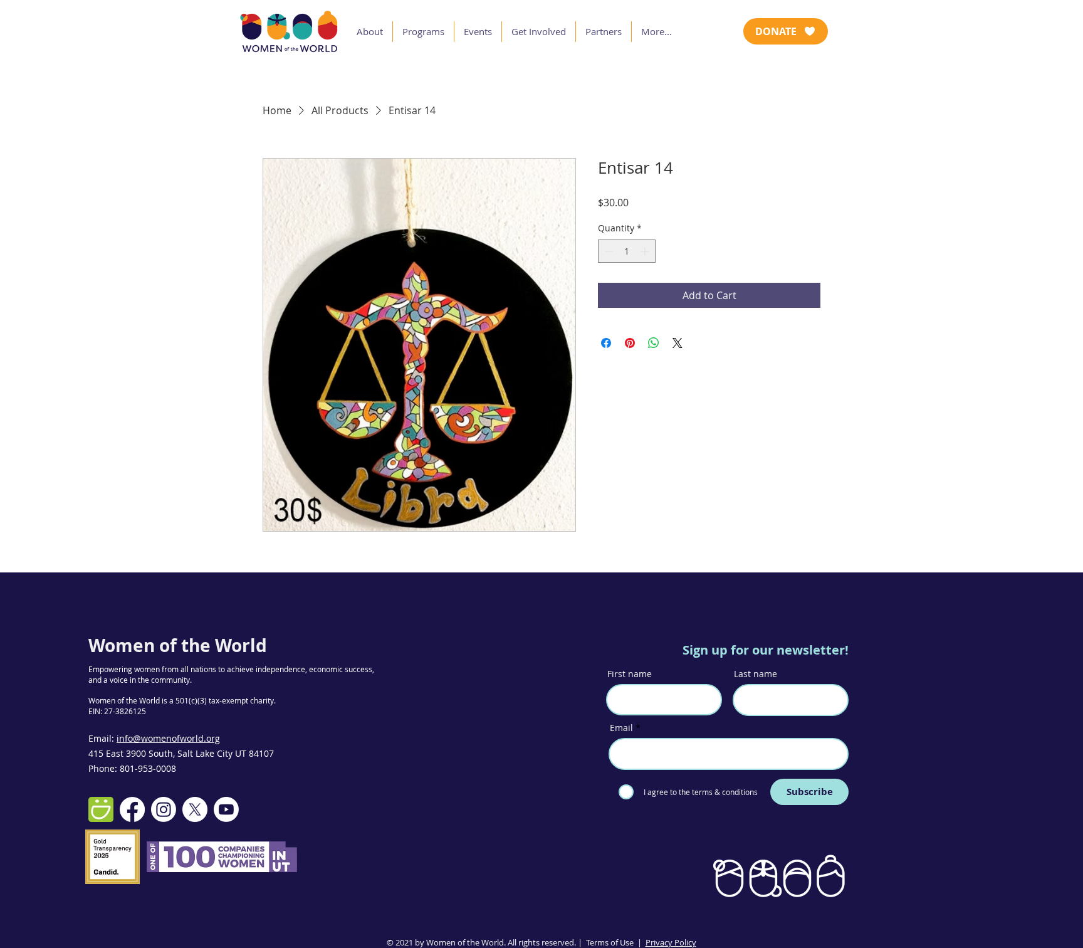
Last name (755, 674)
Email (621, 728)
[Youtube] (226, 809)
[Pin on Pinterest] (629, 342)
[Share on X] (677, 342)
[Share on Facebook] (606, 342)
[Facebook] (132, 809)
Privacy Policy (671, 942)
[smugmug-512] (100, 809)
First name (629, 674)
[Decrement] (607, 251)
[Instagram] (163, 809)
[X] (194, 809)
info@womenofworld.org (168, 738)
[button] (369, 31)
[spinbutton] (626, 251)
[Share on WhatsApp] (653, 342)
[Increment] (646, 251)
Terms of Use (610, 942)
